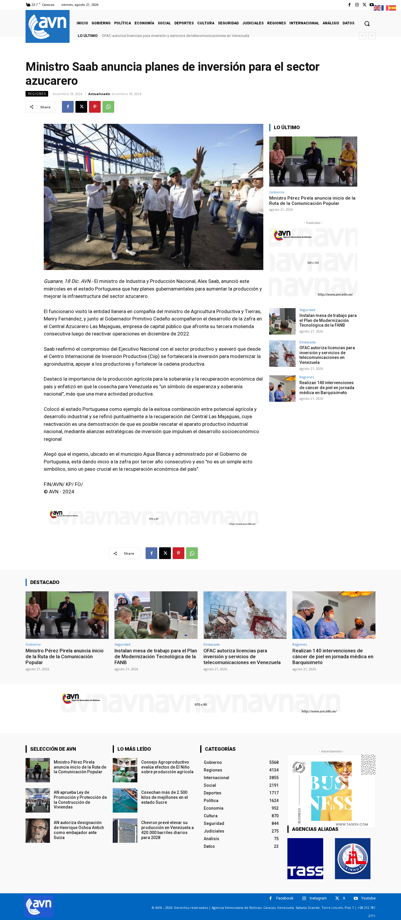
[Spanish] (393, 7)
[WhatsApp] (108, 107)
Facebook (285, 898)
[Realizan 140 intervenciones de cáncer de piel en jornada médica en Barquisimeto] (282, 388)
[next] (371, 35)
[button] (366, 23)
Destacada (307, 342)
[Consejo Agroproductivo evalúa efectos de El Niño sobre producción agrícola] (125, 770)
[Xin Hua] (353, 858)
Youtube (368, 898)
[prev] (362, 35)
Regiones (37, 94)
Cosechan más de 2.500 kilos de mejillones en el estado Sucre (164, 797)
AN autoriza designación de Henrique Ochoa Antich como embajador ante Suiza (79, 830)
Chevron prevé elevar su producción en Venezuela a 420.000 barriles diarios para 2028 (167, 830)
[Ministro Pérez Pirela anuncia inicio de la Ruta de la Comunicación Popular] (313, 161)
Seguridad (307, 309)
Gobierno (276, 192)
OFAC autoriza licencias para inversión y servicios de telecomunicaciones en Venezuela (327, 355)
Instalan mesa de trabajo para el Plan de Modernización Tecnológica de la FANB (328, 320)
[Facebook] (349, 5)
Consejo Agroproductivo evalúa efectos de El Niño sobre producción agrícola (167, 767)
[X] (364, 5)
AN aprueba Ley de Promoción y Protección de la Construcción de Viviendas (80, 799)
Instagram (318, 898)
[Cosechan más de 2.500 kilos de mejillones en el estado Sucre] (125, 800)
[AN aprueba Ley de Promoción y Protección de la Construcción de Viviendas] (38, 800)
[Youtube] (371, 5)
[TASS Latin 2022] (305, 858)
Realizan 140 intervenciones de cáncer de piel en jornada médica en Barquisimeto (175, 35)
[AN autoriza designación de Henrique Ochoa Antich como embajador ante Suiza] (38, 830)
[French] (385, 7)
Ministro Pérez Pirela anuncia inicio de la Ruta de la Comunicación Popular (312, 200)
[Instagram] (356, 5)
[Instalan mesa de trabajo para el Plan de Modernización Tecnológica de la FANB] (282, 321)
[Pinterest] (95, 107)
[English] (377, 7)
